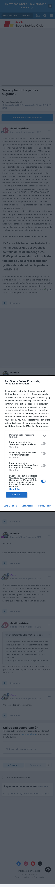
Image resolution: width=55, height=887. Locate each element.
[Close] (49, 381)
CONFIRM (16, 495)
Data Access (27, 506)
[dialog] (27, 443)
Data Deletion (10, 506)
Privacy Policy (44, 506)
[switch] (43, 443)
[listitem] (27, 436)
